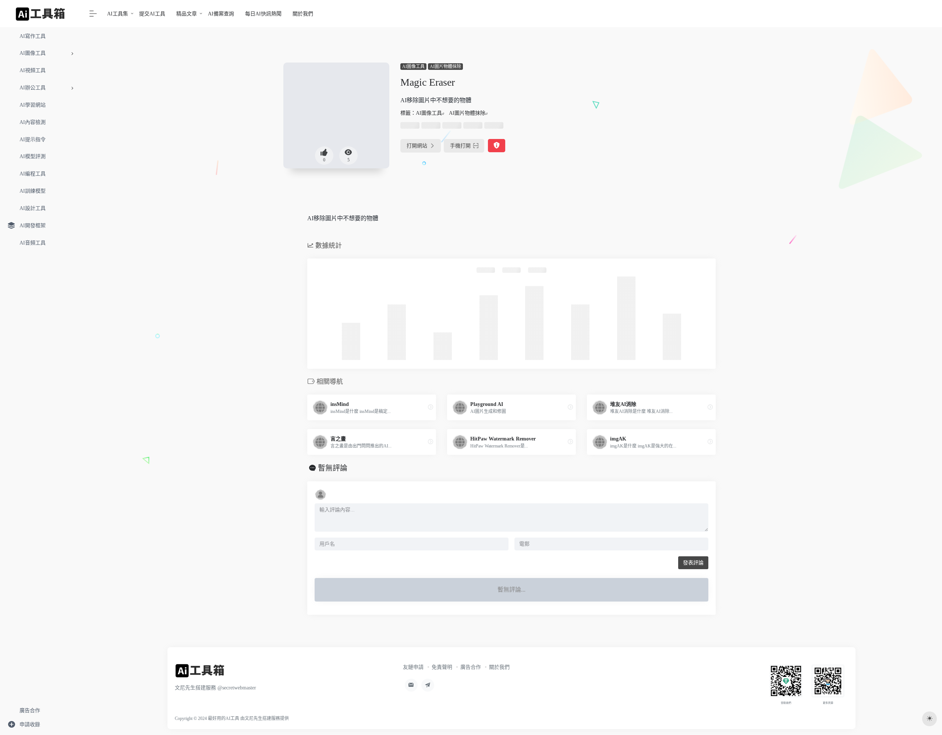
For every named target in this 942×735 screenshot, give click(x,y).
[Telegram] (427, 685)
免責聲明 (442, 667)
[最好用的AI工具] (200, 673)
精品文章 (186, 14)
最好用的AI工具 (223, 718)
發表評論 (693, 562)
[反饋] (496, 146)
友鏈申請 (413, 667)
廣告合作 (470, 667)
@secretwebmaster (236, 688)
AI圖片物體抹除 (445, 66)
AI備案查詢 (221, 14)
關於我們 (303, 14)
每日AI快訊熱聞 (263, 14)
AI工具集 (117, 14)
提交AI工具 (152, 14)
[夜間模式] (929, 718)
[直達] (430, 407)
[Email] (411, 685)
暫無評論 (332, 468)
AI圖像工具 (413, 66)
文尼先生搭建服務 (262, 718)
